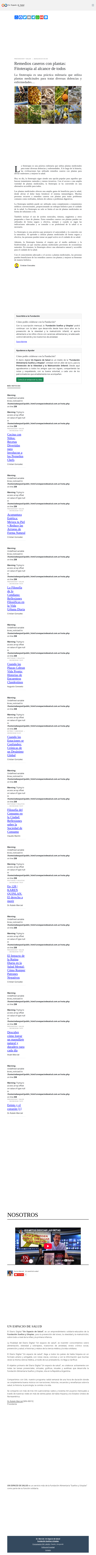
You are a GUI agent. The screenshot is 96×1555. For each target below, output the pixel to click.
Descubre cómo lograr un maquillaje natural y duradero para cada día (15, 1041)
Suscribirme (21, 341)
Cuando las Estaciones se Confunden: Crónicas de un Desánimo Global (15, 746)
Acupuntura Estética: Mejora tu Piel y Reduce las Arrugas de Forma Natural (16, 523)
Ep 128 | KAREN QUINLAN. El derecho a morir (15, 894)
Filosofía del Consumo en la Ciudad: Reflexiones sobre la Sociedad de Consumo (15, 820)
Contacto (48, 1550)
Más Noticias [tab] (13, 386)
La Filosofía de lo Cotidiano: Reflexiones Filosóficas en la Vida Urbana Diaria (16, 598)
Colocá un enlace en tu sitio (30, 379)
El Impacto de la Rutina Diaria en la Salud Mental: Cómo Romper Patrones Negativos (16, 966)
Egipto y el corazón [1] (14, 1106)
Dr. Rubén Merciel (15, 1401)
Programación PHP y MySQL (41, 1544)
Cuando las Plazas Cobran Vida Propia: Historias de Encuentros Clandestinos (16, 673)
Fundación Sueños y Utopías (48, 1541)
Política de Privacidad (48, 1547)
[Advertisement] (48, 38)
